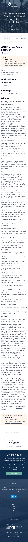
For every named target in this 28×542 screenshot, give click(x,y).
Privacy (18, 536)
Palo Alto (14, 504)
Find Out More (14, 473)
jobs (12, 39)
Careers (8, 536)
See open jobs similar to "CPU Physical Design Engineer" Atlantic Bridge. (15, 64)
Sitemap (13, 536)
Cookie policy (18, 446)
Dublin (14, 508)
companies (6, 39)
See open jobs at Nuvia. (11, 61)
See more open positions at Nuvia (14, 432)
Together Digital (16, 534)
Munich (14, 510)
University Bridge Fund (14, 519)
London (14, 506)
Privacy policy (10, 446)
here (2, 340)
